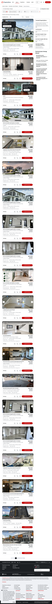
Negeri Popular (28, 593)
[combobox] (20, 9)
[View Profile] (6, 20)
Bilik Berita (14, 566)
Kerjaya (3, 569)
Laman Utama (5, 6)
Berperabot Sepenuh (39, 46)
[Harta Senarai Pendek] (32, 21)
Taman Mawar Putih (45, 30)
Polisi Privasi (12, 594)
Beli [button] (13, 2)
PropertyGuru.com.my (5, 577)
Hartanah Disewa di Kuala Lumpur (19, 594)
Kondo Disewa (28, 586)
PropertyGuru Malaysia (6, 585)
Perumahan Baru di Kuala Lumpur (43, 587)
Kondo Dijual (16, 586)
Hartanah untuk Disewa (13, 6)
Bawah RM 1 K (43, 35)
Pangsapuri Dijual (17, 587)
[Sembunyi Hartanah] (29, 21)
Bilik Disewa (28, 589)
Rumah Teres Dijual (17, 589)
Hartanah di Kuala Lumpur (30, 594)
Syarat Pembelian (25, 602)
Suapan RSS (40, 597)
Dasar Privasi (19, 602)
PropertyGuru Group (6, 565)
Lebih (32, 2)
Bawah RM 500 (38, 35)
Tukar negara (36, 565)
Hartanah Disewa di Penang (18, 596)
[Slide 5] (18, 93)
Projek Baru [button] (22, 2)
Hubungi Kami (15, 565)
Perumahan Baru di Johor (42, 586)
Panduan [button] (28, 2)
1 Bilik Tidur (40, 40)
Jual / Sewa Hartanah (41, 596)
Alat (38, 593)
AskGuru (3, 586)
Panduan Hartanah (5, 587)
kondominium (39, 25)
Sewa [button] (17, 2)
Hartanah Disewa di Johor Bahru (19, 597)
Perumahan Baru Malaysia (43, 585)
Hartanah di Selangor (29, 596)
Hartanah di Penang (29, 597)
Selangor (20, 6)
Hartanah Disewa (29, 585)
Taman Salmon (38, 30)
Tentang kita (4, 566)
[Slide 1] (15, 93)
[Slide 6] (19, 93)
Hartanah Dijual (17, 585)
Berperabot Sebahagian (39, 47)
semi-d (47, 25)
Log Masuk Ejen (40, 594)
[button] (14, 23)
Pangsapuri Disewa (29, 587)
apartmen (44, 25)
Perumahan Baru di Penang (42, 589)
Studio (37, 40)
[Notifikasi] (44, 2)
